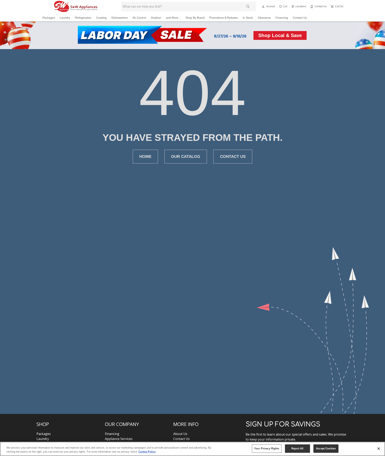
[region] (192, 449)
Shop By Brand (195, 17)
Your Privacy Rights (266, 448)
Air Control (139, 17)
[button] (263, 6)
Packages (49, 17)
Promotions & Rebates (223, 17)
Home (145, 156)
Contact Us (300, 17)
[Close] (378, 448)
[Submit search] (248, 6)
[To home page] (76, 7)
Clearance (264, 17)
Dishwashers (119, 17)
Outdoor (156, 17)
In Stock (248, 17)
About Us (180, 434)
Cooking (101, 17)
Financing (282, 17)
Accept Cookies (326, 448)
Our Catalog (185, 156)
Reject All (297, 448)
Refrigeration (83, 17)
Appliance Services (119, 439)
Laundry (65, 17)
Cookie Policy (147, 451)
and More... (173, 17)
